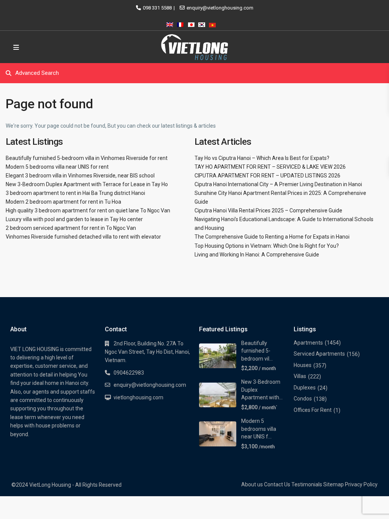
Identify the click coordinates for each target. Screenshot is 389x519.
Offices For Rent (313, 410)
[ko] (201, 23)
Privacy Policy (361, 484)
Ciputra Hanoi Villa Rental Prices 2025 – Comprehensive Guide (268, 210)
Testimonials (306, 484)
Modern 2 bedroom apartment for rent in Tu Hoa (63, 202)
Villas (300, 376)
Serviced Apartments (319, 354)
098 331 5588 (157, 8)
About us (252, 484)
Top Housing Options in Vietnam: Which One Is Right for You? (266, 246)
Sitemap (333, 484)
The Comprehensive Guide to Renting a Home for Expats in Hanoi (271, 237)
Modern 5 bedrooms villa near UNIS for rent (57, 167)
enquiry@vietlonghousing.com (220, 8)
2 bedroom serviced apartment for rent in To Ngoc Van (71, 228)
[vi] (212, 23)
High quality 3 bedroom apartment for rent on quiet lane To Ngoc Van (88, 210)
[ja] (191, 23)
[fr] (180, 23)
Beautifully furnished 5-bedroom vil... (257, 351)
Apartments (308, 343)
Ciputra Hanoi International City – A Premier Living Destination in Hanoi (278, 184)
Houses (303, 365)
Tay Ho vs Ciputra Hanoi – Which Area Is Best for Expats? (261, 158)
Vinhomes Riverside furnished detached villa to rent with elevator (83, 237)
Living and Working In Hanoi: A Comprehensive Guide (256, 255)
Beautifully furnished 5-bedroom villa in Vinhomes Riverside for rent (87, 158)
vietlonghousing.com (138, 397)
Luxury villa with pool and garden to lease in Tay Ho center (74, 219)
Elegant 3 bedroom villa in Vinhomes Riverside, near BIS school (80, 175)
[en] (169, 23)
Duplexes (305, 388)
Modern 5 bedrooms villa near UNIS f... (258, 429)
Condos (303, 399)
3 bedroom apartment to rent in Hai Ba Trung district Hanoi (75, 193)
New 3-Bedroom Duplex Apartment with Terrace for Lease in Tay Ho (87, 184)
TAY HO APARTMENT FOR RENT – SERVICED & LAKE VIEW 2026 (270, 167)
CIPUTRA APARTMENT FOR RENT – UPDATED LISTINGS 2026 (267, 175)
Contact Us (277, 484)
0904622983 (129, 373)
